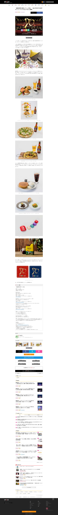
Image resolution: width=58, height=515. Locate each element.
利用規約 (47, 505)
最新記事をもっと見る (39, 462)
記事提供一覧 (47, 502)
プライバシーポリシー (48, 506)
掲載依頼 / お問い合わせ (48, 503)
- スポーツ (31, 507)
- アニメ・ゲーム (31, 505)
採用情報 (47, 504)
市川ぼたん (35, 491)
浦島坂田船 (31, 491)
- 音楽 (30, 501)
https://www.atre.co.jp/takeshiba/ (20, 302)
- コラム (38, 505)
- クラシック (31, 504)
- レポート (39, 504)
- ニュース (39, 502)
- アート (30, 506)
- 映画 (30, 508)
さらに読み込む (29, 487)
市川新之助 (26, 491)
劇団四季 (18, 377)
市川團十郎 (21, 491)
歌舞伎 (17, 491)
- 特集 (38, 506)
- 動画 (38, 501)
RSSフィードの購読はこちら (29, 354)
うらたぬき (40, 491)
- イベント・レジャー (32, 503)
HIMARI (29, 493)
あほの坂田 (24, 493)
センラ (17, 493)
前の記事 (18, 373)
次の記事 (40, 373)
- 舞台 (30, 502)
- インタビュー (39, 503)
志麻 (20, 493)
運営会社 (47, 501)
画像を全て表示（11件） (29, 37)
